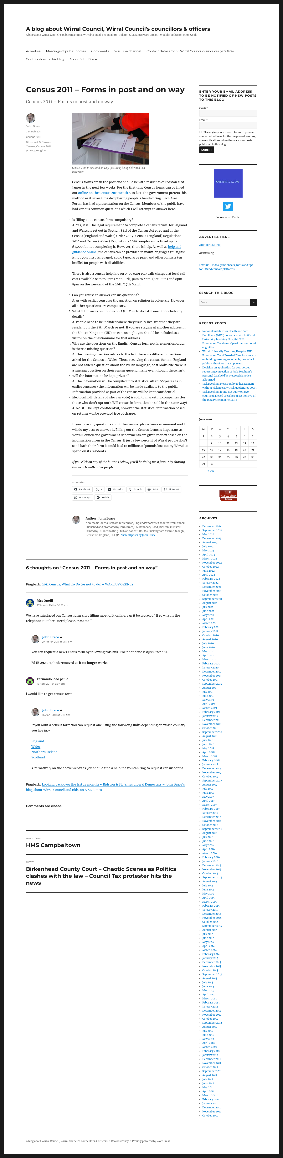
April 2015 (208, 897)
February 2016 (211, 857)
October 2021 (210, 595)
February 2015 (211, 905)
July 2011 (207, 1079)
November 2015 (211, 869)
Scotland (38, 757)
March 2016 (209, 853)
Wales (35, 746)
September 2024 (212, 530)
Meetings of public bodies (66, 51)
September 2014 (212, 926)
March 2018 (209, 756)
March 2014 (209, 950)
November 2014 (211, 917)
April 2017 (208, 800)
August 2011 (209, 1075)
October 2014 (210, 922)
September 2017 (212, 780)
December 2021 (211, 587)
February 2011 (210, 1099)
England (37, 741)
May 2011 (208, 1087)
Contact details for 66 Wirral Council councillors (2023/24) (190, 51)
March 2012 (209, 1047)
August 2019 (210, 687)
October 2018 (210, 728)
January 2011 (210, 1103)
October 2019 (210, 679)
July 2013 (207, 982)
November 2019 (212, 675)
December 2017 (211, 768)
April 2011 (208, 1091)
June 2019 (208, 695)
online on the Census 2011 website (104, 193)
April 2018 (208, 752)
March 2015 (209, 901)
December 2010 (211, 1107)
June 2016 (208, 841)
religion (41, 150)
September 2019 (212, 683)
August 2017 (209, 784)
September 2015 (212, 877)
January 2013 (210, 1006)
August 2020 (210, 639)
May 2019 (208, 700)
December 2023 (211, 538)
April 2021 (208, 619)
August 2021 (209, 603)
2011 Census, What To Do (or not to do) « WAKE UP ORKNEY (87, 584)
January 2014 (210, 958)
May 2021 (208, 615)
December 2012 (211, 1010)
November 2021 (211, 591)
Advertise (33, 51)
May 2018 (208, 748)
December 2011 (211, 1059)
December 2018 (211, 720)
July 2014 (207, 934)
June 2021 (208, 611)
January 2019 (210, 716)
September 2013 (212, 974)
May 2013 (208, 990)
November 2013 (211, 966)
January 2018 (210, 764)
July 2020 (208, 643)
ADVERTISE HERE (210, 245)
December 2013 (211, 962)
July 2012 (207, 1030)
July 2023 (208, 546)
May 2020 (208, 651)
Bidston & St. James (38, 142)
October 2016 (210, 825)
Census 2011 (33, 136)
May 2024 (208, 534)
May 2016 (208, 845)
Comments (100, 51)
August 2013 (209, 978)
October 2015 (210, 873)
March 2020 (209, 659)
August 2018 (209, 736)
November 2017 (211, 772)
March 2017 (209, 804)
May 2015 (208, 893)
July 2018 (207, 740)
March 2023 (209, 558)
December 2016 (211, 817)
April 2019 (208, 704)
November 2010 (211, 1111)
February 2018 (211, 760)
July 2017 (207, 788)
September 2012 (212, 1022)
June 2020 (208, 647)
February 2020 (211, 663)
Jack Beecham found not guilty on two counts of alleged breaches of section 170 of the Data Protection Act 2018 (228, 396)
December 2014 (211, 913)
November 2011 (211, 1063)
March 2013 (209, 998)
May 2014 (208, 942)
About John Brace (83, 59)
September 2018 (212, 732)
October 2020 (210, 635)
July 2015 (207, 885)
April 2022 (208, 574)
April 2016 (208, 849)
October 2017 (210, 776)
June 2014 (208, 938)
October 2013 (210, 970)
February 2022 (211, 578)
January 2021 (210, 631)
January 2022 (210, 582)
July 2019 (208, 691)
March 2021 (209, 623)
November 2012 (211, 1014)
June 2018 (208, 744)
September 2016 (212, 829)
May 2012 (208, 1039)
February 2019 (211, 712)
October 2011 (210, 1067)
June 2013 (208, 986)
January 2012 (210, 1055)
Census (30, 146)
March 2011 (209, 1095)
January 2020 (210, 667)
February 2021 (211, 627)
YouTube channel (127, 51)
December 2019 (211, 671)
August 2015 (209, 881)
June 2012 (208, 1035)
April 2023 (208, 554)
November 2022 (212, 562)
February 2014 (211, 954)
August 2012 (209, 1026)
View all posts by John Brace (138, 535)
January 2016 (210, 861)
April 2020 (208, 655)
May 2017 (208, 796)
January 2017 (210, 813)
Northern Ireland (44, 752)
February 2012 (211, 1051)
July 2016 (208, 837)
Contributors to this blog (45, 59)
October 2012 (210, 1018)
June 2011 (208, 1083)
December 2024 (212, 526)
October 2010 (210, 1115)
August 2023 (210, 542)
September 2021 (212, 599)
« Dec (210, 470)
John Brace (33, 126)
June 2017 (208, 792)
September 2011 (212, 1071)
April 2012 (208, 1043)
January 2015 (210, 909)
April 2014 (208, 946)
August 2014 (209, 930)
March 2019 (209, 708)
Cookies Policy (120, 1141)
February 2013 (210, 1002)
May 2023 (208, 550)
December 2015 (211, 865)
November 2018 (211, 724)
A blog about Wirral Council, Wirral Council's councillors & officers (118, 29)
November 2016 (212, 821)
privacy (30, 150)
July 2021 (207, 607)
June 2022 (208, 570)
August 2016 (210, 833)
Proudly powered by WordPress (151, 1141)
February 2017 (211, 809)
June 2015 (208, 889)
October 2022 (210, 566)
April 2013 (208, 994)
